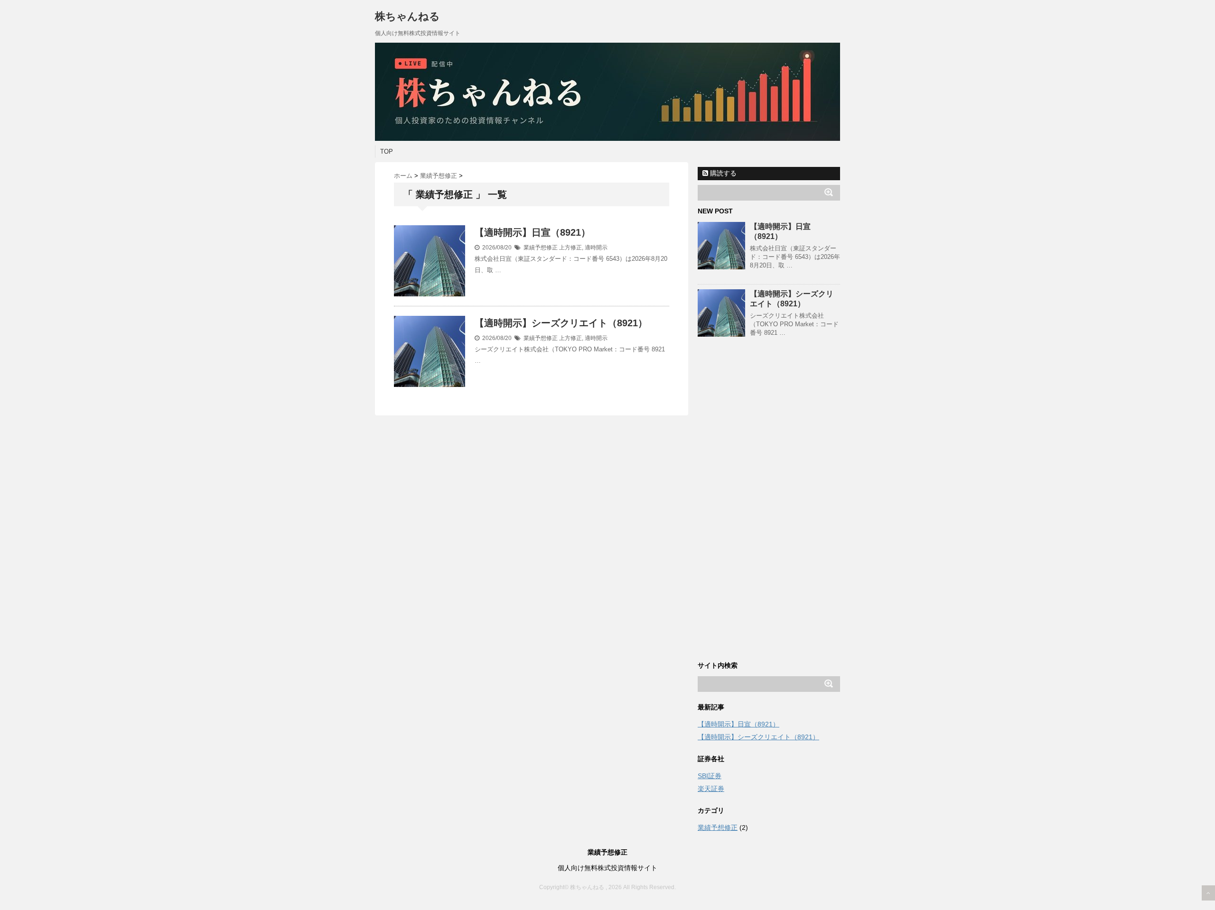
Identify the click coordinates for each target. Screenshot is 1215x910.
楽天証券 (711, 788)
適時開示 (596, 247)
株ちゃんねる (407, 16)
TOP (386, 151)
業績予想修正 (540, 247)
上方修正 (570, 247)
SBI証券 (709, 776)
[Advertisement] (769, 508)
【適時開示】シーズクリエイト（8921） (561, 323)
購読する (722, 173)
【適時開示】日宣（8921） (532, 232)
